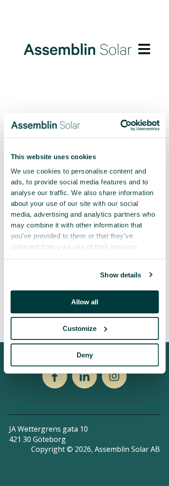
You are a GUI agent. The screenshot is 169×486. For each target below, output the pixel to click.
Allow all (84, 302)
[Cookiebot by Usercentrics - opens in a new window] (121, 125)
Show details (120, 274)
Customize (79, 328)
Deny (85, 354)
